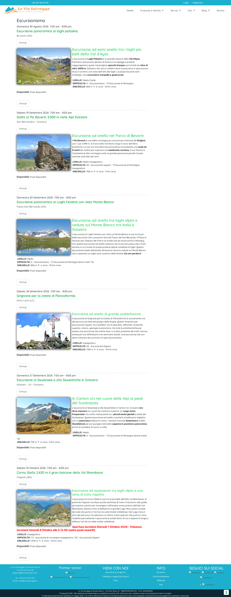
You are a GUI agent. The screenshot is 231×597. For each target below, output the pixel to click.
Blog (204, 10)
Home (130, 10)
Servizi (174, 10)
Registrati (198, 2)
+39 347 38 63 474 (40, 2)
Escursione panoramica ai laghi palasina (47, 31)
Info (190, 10)
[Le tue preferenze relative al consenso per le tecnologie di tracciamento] (226, 592)
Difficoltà (161, 580)
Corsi (115, 580)
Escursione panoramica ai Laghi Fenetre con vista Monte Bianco (65, 202)
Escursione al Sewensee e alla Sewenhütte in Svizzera (57, 380)
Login (186, 2)
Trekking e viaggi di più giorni (115, 576)
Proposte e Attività (150, 10)
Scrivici (220, 10)
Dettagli (23, 42)
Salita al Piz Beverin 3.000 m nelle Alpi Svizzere (52, 117)
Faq (161, 584)
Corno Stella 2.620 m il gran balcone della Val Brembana (60, 472)
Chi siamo (161, 572)
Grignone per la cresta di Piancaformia (46, 296)
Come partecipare (161, 576)
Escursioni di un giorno (115, 572)
